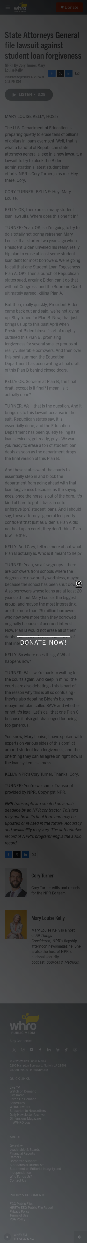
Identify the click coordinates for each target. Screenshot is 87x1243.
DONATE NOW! (43, 642)
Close (78, 583)
